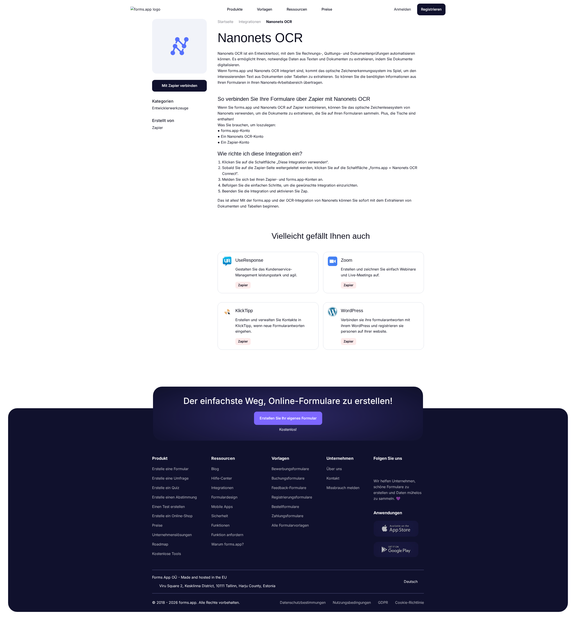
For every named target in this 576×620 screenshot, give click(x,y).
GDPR (383, 602)
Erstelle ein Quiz (165, 487)
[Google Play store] (399, 550)
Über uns (334, 469)
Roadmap (160, 544)
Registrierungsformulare (292, 497)
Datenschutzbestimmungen (303, 602)
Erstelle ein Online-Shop (172, 516)
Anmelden (402, 9)
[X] (396, 470)
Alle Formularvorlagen (290, 525)
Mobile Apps (222, 506)
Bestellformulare (285, 506)
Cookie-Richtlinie (409, 602)
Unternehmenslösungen (172, 534)
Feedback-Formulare (289, 487)
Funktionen (220, 525)
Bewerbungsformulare (290, 469)
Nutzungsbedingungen (352, 602)
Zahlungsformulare (287, 516)
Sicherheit (219, 516)
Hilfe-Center (221, 478)
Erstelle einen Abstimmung (174, 497)
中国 (408, 569)
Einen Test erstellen (168, 506)
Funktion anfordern (227, 534)
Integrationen (222, 487)
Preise (157, 525)
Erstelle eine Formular (170, 469)
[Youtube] (406, 470)
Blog (215, 469)
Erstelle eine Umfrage (170, 478)
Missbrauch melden (342, 487)
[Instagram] (387, 470)
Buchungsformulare (288, 478)
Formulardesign (224, 497)
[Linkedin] (377, 470)
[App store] (399, 529)
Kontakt (332, 478)
